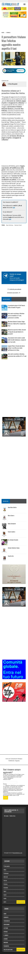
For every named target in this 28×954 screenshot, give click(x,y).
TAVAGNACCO (7, 921)
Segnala (17, 761)
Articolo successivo (13, 293)
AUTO (5, 902)
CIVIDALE (6, 931)
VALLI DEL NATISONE (8, 949)
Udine (5, 870)
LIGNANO (6, 939)
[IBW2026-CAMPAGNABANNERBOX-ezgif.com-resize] (14, 701)
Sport (5, 891)
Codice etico (12, 816)
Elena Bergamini (13, 84)
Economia (6, 887)
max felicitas (9, 225)
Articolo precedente (15, 289)
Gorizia (5, 880)
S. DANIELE (6, 935)
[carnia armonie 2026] (14, 583)
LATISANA (6, 928)
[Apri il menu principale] (24, 4)
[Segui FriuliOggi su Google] (14, 70)
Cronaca (5, 884)
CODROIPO (6, 917)
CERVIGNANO (6, 924)
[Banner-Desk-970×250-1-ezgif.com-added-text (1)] (14, 17)
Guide (5, 898)
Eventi (5, 895)
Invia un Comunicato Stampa (14, 759)
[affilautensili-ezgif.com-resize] (14, 9)
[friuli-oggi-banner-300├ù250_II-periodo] (14, 678)
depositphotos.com (17, 853)
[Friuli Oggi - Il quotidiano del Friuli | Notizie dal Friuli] (12, 4)
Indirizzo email (7, 779)
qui (14, 207)
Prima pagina (7, 866)
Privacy (5, 784)
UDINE (5, 914)
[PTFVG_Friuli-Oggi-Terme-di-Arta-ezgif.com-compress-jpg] (14, 435)
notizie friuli (18, 225)
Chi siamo (6, 816)
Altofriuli (6, 877)
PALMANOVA (6, 946)
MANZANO (6, 942)
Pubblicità (11, 761)
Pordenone (6, 873)
